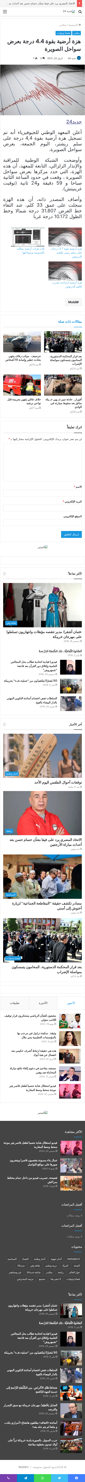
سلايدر (62, 24)
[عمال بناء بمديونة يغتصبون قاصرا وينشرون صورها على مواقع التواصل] (71, 1165)
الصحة (77, 1265)
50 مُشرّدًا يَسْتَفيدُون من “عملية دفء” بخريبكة (30, 681)
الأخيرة (43, 1003)
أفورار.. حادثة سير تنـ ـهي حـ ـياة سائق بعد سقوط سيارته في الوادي (64, 403)
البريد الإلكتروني (72, 501)
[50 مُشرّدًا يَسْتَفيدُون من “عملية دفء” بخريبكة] (71, 686)
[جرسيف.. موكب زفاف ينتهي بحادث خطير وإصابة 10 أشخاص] (22, 341)
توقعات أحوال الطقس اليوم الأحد (58, 782)
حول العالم (74, 1272)
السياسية (12, 1258)
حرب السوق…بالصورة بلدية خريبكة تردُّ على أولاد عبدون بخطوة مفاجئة (32, 1442)
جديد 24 (72, 58)
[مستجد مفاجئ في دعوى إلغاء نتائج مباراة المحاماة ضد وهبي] (70, 1073)
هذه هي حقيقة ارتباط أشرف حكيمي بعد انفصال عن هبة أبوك (33, 1053)
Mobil (72, 302)
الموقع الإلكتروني (72, 516)
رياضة (61, 1272)
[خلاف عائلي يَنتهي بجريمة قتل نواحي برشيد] (22, 385)
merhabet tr (73, 1258)
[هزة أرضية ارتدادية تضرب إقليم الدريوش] (65, 271)
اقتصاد (25, 1258)
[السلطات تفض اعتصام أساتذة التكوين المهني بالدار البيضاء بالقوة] (71, 703)
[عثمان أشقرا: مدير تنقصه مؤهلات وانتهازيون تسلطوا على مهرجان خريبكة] (71, 1310)
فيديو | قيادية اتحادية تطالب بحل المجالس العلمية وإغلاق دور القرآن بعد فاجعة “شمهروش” (34, 666)
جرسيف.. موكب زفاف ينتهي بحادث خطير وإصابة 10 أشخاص (23, 358)
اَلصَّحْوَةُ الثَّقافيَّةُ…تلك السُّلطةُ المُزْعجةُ (60, 651)
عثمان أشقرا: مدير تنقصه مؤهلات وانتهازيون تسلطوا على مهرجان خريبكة (44, 634)
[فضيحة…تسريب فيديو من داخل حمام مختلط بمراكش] (71, 1183)
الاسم (78, 486)
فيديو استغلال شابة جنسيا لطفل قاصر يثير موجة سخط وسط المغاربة (32, 1088)
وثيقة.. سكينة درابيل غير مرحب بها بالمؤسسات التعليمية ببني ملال (36, 1035)
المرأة (65, 1265)
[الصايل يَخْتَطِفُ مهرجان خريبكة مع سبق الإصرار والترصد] (71, 1410)
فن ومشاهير (15, 1272)
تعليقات (14, 1003)
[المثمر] (43, 547)
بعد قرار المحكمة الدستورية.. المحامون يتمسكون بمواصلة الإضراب (65, 360)
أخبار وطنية (39, 1258)
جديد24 (21, 1265)
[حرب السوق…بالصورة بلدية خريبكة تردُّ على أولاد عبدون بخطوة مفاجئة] (71, 1445)
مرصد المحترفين (25, 1278)
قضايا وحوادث (63, 33)
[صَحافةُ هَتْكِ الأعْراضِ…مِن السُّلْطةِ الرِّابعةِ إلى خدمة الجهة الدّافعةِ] (71, 1393)
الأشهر (71, 1003)
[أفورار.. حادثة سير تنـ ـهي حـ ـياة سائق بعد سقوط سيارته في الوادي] (63, 385)
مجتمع (42, 1278)
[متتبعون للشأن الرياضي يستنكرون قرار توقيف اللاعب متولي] (70, 1021)
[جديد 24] (69, 11)
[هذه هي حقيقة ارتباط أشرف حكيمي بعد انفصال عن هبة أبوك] (70, 1056)
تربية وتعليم (51, 1265)
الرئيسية (73, 24)
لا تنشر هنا (56, 1278)
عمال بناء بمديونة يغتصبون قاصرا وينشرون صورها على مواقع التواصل (33, 1162)
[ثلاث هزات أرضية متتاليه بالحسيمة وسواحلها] (27, 237)
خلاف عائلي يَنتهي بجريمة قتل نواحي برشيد (24, 401)
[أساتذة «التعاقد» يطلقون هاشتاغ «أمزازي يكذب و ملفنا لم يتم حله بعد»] (71, 1428)
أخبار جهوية (56, 1258)
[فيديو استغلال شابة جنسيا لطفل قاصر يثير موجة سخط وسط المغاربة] (70, 1091)
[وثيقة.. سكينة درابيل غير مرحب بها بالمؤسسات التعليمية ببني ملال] (70, 1038)
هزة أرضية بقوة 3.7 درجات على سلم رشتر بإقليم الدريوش (66, 252)
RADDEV (24, 1467)
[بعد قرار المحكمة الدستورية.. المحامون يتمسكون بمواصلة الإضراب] (63, 341)
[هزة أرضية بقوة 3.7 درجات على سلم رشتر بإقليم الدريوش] (65, 237)
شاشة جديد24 (34, 1272)
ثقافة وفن (35, 1265)
